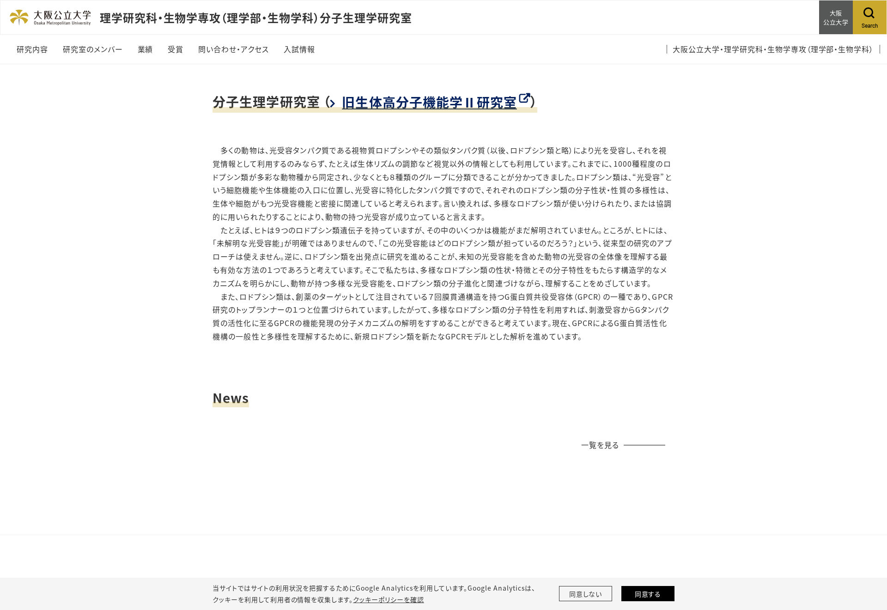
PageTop (866, 561)
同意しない (585, 593)
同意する (648, 593)
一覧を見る (600, 444)
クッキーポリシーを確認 (388, 599)
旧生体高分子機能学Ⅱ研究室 (429, 102)
